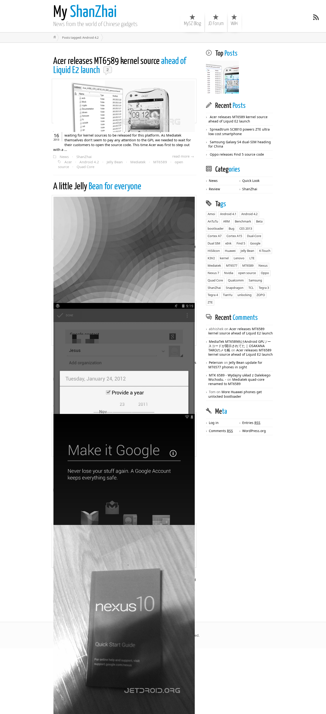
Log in (214, 422)
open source (247, 273)
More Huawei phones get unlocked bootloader (235, 394)
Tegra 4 (213, 295)
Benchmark (243, 221)
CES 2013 (245, 228)
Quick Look (250, 180)
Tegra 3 (264, 288)
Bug (231, 228)
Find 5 (241, 243)
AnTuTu (213, 221)
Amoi (211, 214)
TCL (251, 288)
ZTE (210, 302)
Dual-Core (254, 236)
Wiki (234, 23)
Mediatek (138, 161)
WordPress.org (254, 430)
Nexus (263, 265)
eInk (228, 243)
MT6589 (160, 161)
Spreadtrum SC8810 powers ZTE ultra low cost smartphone (239, 131)
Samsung (255, 280)
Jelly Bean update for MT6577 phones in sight (235, 364)
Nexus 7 (213, 273)
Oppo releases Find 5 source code (237, 154)
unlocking (244, 295)
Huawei (230, 251)
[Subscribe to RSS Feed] (316, 17)
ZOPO (261, 295)
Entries (251, 422)
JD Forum (216, 23)
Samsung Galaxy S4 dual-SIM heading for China (239, 144)
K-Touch (264, 251)
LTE (251, 258)
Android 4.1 (228, 214)
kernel (224, 258)
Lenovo (239, 258)
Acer (68, 161)
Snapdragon (234, 288)
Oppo (265, 273)
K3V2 (211, 258)
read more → (183, 156)
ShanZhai (85, 12)
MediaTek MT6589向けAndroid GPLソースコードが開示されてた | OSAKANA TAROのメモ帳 (239, 345)
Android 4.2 (89, 161)
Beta (259, 221)
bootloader (216, 228)
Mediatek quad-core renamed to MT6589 (236, 381)
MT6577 (231, 265)
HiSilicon (214, 251)
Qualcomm (236, 280)
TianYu (227, 295)
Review (214, 189)
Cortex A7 (214, 236)
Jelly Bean (115, 161)
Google (255, 243)
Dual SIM (214, 243)
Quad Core (85, 166)
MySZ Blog (192, 23)
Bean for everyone (97, 186)
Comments (221, 430)
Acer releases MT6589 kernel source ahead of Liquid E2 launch (238, 119)
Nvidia (228, 273)
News (64, 156)
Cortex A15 (234, 236)
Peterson (216, 362)
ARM (226, 221)
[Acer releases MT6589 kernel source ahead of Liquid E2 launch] (222, 77)
